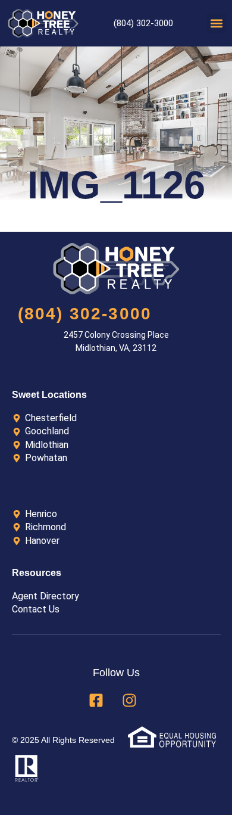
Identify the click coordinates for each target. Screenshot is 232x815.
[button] (216, 23)
